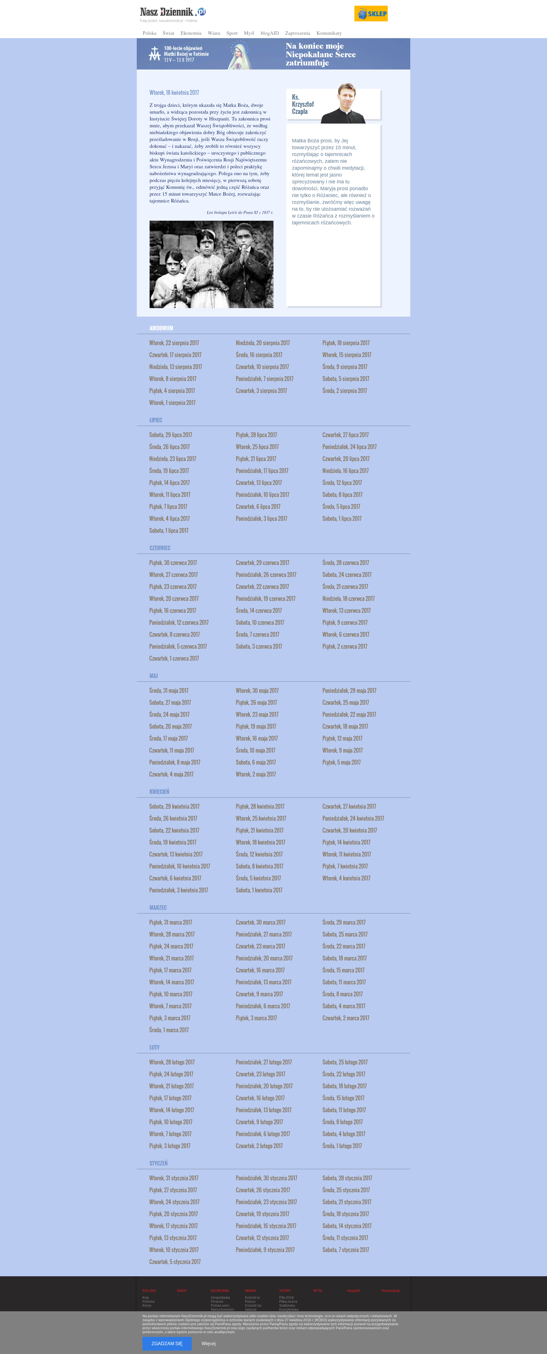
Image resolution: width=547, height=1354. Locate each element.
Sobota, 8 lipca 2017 (342, 494)
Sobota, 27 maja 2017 (170, 702)
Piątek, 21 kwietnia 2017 (259, 830)
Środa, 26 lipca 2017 (169, 446)
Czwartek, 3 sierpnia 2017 (261, 390)
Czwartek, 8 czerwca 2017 (174, 634)
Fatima (192, 21)
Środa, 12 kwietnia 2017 (259, 854)
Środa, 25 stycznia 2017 (346, 1190)
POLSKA (149, 1291)
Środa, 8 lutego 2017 (343, 1122)
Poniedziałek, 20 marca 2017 (264, 958)
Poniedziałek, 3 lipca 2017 (261, 518)
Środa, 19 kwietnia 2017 (172, 842)
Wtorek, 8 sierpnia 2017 (172, 378)
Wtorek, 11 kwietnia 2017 (347, 854)
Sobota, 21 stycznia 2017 (347, 1202)
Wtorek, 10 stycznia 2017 (174, 1249)
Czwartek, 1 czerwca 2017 (174, 658)
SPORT (285, 1291)
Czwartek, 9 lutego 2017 (259, 1122)
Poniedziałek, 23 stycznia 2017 (266, 1202)
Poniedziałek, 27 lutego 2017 (264, 1062)
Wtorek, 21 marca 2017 (171, 958)
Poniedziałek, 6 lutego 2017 (263, 1134)
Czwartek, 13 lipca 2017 (259, 482)
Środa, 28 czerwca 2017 (346, 562)
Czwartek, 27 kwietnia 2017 (349, 806)
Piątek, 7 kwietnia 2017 (345, 866)
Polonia (148, 1302)
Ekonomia (191, 32)
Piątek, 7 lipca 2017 (168, 506)
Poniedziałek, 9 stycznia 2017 (265, 1249)
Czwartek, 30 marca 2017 (260, 922)
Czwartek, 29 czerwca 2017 (262, 562)
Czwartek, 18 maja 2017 (345, 726)
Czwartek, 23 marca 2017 (260, 946)
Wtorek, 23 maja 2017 (257, 714)
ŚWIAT (182, 1291)
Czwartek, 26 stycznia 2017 (263, 1190)
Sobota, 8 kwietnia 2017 (259, 866)
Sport (232, 32)
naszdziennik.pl (171, 21)
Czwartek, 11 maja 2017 (171, 750)
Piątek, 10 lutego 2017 (170, 1122)
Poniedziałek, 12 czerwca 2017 (179, 622)
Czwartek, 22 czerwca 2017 (262, 586)
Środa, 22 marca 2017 (344, 946)
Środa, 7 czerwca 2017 (257, 634)
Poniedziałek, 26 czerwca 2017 (266, 574)
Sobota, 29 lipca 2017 (170, 435)
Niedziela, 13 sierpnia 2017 (175, 366)
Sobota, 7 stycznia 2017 (346, 1249)
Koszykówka (289, 1310)
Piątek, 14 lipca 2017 (169, 482)
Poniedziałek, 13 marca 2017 (263, 982)
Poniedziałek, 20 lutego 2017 (264, 1086)
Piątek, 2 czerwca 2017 (345, 646)
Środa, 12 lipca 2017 (342, 482)
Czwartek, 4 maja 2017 (171, 774)
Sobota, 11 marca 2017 (344, 982)
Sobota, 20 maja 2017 (170, 726)
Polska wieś (220, 1306)
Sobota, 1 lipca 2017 (342, 518)
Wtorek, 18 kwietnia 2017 (260, 842)
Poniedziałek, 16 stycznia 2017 (266, 1226)
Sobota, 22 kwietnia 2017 (174, 830)
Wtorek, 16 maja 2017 (257, 738)
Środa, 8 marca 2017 (343, 994)
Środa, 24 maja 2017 (169, 714)
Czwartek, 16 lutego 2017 (260, 1098)
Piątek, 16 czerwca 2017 (172, 610)
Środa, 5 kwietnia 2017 (258, 878)
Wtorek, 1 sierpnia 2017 (172, 402)
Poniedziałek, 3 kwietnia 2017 (178, 890)
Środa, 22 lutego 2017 (344, 1074)
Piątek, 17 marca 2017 (170, 970)
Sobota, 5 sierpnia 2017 (346, 378)
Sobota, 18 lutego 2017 (345, 1086)
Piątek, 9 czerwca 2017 (345, 622)
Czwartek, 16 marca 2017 (260, 970)
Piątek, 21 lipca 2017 (256, 458)
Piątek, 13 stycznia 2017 (173, 1238)
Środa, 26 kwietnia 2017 (173, 818)
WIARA (250, 1291)
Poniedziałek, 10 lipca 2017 (262, 494)
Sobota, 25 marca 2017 (345, 934)
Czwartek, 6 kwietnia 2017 (175, 878)
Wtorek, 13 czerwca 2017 (347, 610)
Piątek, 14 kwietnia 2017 (346, 842)
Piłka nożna (288, 1302)
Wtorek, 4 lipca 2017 (169, 518)
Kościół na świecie (253, 1308)
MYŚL (318, 1291)
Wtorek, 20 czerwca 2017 (174, 598)
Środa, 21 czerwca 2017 (345, 586)
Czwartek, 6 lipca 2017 (258, 506)
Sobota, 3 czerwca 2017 (259, 646)
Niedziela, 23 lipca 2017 (172, 458)
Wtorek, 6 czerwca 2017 (346, 634)
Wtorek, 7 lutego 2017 (170, 1134)
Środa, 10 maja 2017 (255, 750)
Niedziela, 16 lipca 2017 (346, 470)
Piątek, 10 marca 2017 (170, 994)
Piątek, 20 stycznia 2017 (173, 1214)
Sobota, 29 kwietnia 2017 (174, 806)
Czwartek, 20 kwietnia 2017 (350, 830)
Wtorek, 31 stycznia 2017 (173, 1178)
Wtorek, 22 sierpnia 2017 (174, 343)
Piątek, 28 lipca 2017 (256, 435)
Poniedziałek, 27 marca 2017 (264, 934)
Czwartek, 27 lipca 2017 (346, 435)
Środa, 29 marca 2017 (344, 922)
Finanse (217, 1302)
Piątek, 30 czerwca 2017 (173, 562)
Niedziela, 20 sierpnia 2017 (263, 343)
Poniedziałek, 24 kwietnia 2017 (353, 818)
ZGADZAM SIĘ (167, 1343)
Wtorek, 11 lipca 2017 (169, 494)
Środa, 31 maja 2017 (168, 690)
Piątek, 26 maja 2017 (256, 702)
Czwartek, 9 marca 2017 (259, 994)
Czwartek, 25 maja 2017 (346, 702)
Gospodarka (220, 1298)
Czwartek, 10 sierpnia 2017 (262, 366)
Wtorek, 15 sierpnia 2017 (347, 355)
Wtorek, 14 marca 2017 (171, 982)
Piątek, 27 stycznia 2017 (173, 1190)
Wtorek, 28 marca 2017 (172, 934)
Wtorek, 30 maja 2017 (257, 690)
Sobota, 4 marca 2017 (344, 1006)
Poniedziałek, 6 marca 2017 (263, 1006)
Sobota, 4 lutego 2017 (344, 1134)
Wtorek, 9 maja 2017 (343, 750)
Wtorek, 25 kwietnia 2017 (261, 818)
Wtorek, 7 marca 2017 (170, 1006)
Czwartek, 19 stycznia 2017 (262, 1214)
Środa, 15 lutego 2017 (343, 1098)
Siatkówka (287, 1306)
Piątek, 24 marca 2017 (171, 946)
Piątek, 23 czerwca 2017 (173, 586)
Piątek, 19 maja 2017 (256, 726)
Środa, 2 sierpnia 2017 (345, 390)
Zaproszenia (297, 32)
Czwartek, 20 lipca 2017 (346, 458)
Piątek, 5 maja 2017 (342, 762)
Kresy (146, 1306)
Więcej (209, 1343)
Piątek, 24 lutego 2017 (171, 1074)
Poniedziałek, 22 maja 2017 (349, 714)
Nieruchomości (222, 1310)
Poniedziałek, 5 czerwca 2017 (178, 646)
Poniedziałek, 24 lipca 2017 (350, 446)
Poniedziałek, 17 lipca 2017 (262, 470)
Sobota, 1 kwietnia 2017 (259, 890)
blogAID (270, 32)
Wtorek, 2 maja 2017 (256, 774)
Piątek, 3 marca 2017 (169, 1018)
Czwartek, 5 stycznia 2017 (175, 1261)
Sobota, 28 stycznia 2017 (347, 1178)
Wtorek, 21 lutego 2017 (171, 1086)
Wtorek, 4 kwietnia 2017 (346, 878)
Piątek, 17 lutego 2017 (170, 1098)
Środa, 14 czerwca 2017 (259, 610)
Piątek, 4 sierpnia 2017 (172, 390)
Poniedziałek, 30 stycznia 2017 (266, 1178)
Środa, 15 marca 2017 (343, 970)
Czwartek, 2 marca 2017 (346, 1018)
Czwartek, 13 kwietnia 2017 (176, 854)
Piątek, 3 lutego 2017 (169, 1146)
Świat (168, 32)
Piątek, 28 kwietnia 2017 (260, 806)
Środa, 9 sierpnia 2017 (345, 366)
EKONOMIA (220, 1291)
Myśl (249, 32)
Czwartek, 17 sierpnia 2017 (175, 355)
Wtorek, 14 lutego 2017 (171, 1110)
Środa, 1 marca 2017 (169, 1030)
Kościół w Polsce (252, 1300)
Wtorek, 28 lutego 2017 (172, 1062)
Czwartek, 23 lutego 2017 (260, 1074)
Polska (149, 32)
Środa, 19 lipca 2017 (169, 470)
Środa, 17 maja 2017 (168, 738)
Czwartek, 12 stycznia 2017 (262, 1238)
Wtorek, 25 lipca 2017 (257, 446)
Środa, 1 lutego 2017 (342, 1146)
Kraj (145, 1298)
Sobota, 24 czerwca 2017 (347, 574)
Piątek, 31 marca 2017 (170, 922)
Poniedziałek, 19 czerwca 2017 (265, 598)
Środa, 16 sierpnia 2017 (259, 355)
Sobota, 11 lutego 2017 (344, 1110)
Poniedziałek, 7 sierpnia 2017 (264, 378)
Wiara (214, 32)
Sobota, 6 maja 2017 (256, 762)
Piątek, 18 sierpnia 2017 (346, 343)
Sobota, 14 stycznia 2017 (347, 1226)
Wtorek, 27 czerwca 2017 (173, 574)
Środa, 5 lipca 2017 (341, 506)
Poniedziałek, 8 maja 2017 (174, 762)
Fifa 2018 (286, 1298)
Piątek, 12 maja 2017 (342, 738)
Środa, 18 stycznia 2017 (346, 1214)
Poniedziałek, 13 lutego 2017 (263, 1110)
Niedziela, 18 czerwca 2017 (349, 598)
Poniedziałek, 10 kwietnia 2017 (179, 866)
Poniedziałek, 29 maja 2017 (349, 690)
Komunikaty (329, 32)
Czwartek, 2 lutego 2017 (259, 1146)
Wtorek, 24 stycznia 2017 (174, 1202)
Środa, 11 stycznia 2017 (345, 1238)
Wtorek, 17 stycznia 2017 (173, 1226)
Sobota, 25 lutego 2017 (345, 1062)
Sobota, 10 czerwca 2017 (260, 622)
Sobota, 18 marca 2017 (345, 958)
